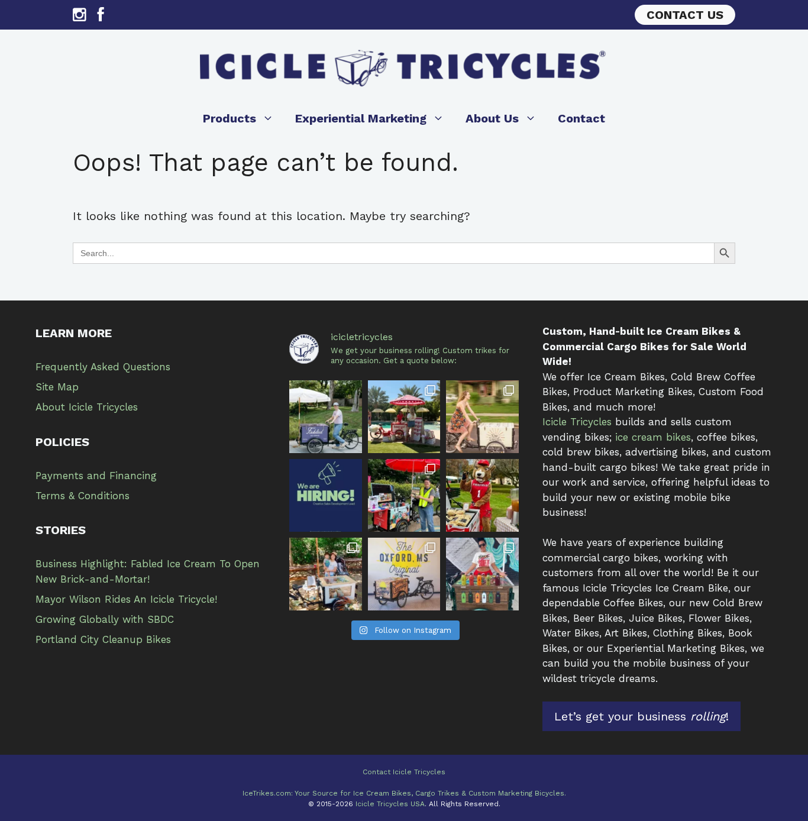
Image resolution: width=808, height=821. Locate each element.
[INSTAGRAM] (79, 17)
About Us (492, 118)
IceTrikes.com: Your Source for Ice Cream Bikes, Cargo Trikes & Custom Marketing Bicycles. (404, 793)
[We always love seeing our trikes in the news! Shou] (325, 416)
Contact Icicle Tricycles (404, 772)
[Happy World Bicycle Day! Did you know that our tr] (482, 416)
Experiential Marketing (360, 118)
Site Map (57, 387)
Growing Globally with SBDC (104, 619)
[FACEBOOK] (101, 17)
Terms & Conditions (82, 496)
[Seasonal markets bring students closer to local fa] (482, 495)
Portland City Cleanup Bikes (103, 639)
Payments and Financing (96, 475)
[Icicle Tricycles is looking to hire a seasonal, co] (325, 495)
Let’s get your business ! (641, 716)
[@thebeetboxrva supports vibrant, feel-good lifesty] (482, 574)
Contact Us (685, 15)
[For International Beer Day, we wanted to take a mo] (404, 416)
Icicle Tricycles (577, 422)
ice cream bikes (653, 437)
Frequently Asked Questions (102, 367)
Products (229, 118)
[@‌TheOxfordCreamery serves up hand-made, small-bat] (404, 574)
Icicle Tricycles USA (390, 804)
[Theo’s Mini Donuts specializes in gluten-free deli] (325, 574)
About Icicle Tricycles (86, 407)
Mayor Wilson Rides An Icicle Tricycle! (126, 599)
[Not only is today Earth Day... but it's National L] (404, 495)
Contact (581, 118)
